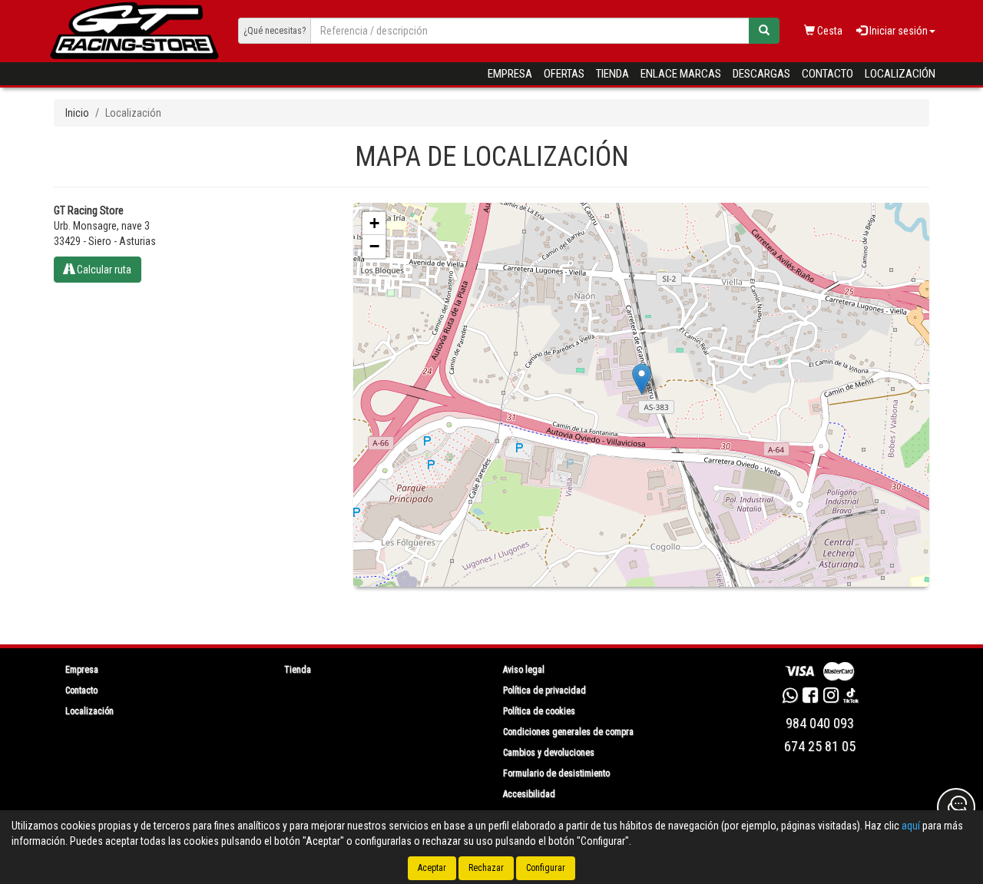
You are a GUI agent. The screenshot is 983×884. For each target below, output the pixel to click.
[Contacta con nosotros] (956, 807)
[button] (641, 379)
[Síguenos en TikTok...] (851, 697)
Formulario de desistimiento (556, 773)
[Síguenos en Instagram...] (830, 697)
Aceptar (432, 867)
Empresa (510, 74)
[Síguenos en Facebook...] (810, 697)
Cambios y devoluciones (548, 752)
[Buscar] (764, 31)
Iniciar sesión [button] (897, 31)
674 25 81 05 (820, 746)
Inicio (77, 113)
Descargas (761, 74)
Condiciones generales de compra (568, 732)
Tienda (612, 74)
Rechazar (486, 867)
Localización (900, 74)
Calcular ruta (102, 269)
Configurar (545, 867)
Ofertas (564, 74)
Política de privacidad (544, 690)
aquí (911, 825)
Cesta (828, 31)
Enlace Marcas (680, 74)
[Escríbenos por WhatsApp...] (790, 697)
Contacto (827, 74)
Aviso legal (523, 669)
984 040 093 (820, 723)
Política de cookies (539, 711)
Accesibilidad (529, 794)
